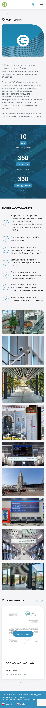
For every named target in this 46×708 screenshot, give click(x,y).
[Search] (33, 4)
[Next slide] (42, 600)
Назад (8, 13)
